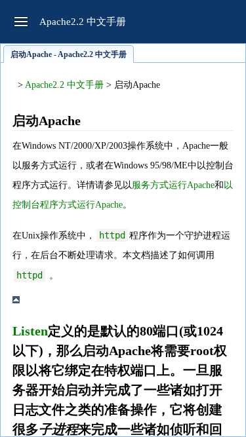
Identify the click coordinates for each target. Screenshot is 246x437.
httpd (112, 235)
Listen (30, 331)
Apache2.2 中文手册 (64, 85)
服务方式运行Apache (173, 185)
